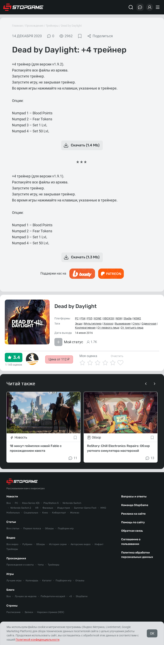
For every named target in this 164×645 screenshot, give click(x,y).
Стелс (136, 323)
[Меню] (158, 7)
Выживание (123, 323)
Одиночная (149, 323)
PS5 (89, 318)
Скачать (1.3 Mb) (85, 257)
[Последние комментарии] (140, 7)
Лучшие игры (14, 580)
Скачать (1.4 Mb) (85, 145)
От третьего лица (132, 327)
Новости (12, 496)
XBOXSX (108, 318)
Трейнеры (52, 25)
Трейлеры (12, 549)
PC (77, 318)
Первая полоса (32, 528)
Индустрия (63, 507)
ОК (152, 633)
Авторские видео (81, 544)
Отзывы (79, 580)
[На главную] (23, 7)
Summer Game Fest (85, 507)
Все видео (12, 544)
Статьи (11, 522)
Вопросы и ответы (134, 496)
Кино (45, 512)
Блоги (10, 590)
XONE (97, 318)
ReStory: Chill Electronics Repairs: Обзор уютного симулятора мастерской (118, 448)
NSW (119, 318)
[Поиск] (131, 7)
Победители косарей (53, 596)
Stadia (128, 318)
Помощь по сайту (133, 522)
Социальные (31, 512)
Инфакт (99, 544)
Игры (10, 574)
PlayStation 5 (51, 503)
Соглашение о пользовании (130, 542)
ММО (103, 507)
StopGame (82, 596)
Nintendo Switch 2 (20, 507)
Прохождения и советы (20, 564)
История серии (58, 544)
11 (75, 458)
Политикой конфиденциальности (37, 639)
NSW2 (137, 318)
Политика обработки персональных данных (137, 555)
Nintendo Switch (72, 503)
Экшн (78, 323)
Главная (17, 25)
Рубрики (27, 544)
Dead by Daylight (71, 25)
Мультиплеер (93, 323)
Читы (41, 564)
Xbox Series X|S (30, 503)
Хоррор (108, 323)
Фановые (47, 507)
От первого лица (108, 327)
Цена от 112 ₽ (59, 359)
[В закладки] (79, 36)
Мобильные (13, 512)
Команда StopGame (134, 505)
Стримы (12, 605)
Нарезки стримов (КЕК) (50, 612)
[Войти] (149, 7)
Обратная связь (132, 530)
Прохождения (34, 25)
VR (36, 507)
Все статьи (12, 528)
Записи (29, 612)
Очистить (117, 356)
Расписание (13, 612)
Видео (10, 537)
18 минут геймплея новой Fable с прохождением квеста (36, 448)
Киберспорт (59, 512)
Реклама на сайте (133, 513)
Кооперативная (85, 327)
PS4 (82, 318)
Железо (74, 512)
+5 (70, 596)
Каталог (47, 580)
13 (152, 458)
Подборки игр (66, 528)
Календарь (32, 580)
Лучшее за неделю (26, 596)
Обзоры (49, 528)
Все (8, 503)
